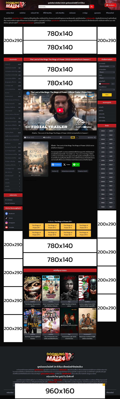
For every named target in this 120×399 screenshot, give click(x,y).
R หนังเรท (7, 144)
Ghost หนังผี (8, 111)
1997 (110, 186)
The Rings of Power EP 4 (83, 226)
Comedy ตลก (9, 86)
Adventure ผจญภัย (10, 68)
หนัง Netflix (60, 13)
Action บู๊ (7, 64)
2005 (111, 169)
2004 (103, 173)
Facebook (12, 214)
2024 (103, 131)
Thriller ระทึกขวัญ (10, 161)
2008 (103, 165)
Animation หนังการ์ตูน (11, 71)
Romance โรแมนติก (10, 147)
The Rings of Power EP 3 (68, 226)
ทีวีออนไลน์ (110, 13)
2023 (111, 131)
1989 (110, 203)
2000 (103, 182)
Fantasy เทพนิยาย (10, 107)
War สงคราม (8, 172)
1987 (110, 207)
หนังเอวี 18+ (35, 13)
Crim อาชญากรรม (10, 89)
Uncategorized (9, 169)
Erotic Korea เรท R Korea (12, 100)
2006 (103, 169)
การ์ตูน (85, 13)
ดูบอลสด (97, 13)
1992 (102, 198)
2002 (103, 177)
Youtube (11, 227)
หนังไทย (22, 13)
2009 (111, 160)
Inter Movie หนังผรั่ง (11, 122)
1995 (110, 190)
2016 (103, 148)
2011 (111, 156)
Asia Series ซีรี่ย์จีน (10, 78)
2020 (103, 139)
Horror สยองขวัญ (10, 118)
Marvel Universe (10, 203)
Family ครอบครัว (10, 104)
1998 (103, 186)
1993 (110, 194)
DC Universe (8, 200)
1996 (103, 190)
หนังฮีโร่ (7, 186)
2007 (111, 165)
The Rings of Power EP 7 (68, 233)
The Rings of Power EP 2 (52, 226)
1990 (103, 203)
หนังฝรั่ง (7, 183)
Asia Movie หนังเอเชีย (11, 75)
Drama (7, 93)
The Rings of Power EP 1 (36, 226)
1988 (103, 207)
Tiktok (11, 218)
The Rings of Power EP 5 (36, 233)
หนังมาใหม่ (10, 13)
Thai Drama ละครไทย (11, 154)
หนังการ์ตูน (102, 117)
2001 (110, 177)
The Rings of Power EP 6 (52, 233)
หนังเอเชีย (7, 190)
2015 (110, 148)
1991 (111, 198)
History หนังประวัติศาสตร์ (12, 114)
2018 (103, 144)
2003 (111, 173)
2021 (110, 135)
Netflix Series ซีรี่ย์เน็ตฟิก (12, 140)
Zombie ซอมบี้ (9, 176)
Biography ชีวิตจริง (10, 82)
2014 (102, 152)
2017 (110, 144)
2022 (32, 137)
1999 (110, 182)
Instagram (12, 223)
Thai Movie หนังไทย (10, 158)
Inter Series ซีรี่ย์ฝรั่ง (11, 125)
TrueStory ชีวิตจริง (10, 165)
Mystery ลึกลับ (9, 133)
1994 (102, 194)
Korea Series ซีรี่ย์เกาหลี (12, 129)
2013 (110, 152)
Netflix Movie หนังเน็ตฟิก (12, 136)
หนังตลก (72, 13)
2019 (110, 139)
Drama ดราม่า (9, 96)
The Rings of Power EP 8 (83, 233)
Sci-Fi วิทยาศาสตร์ (10, 151)
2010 (103, 160)
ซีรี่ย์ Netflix (47, 13)
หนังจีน (7, 179)
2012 (102, 156)
